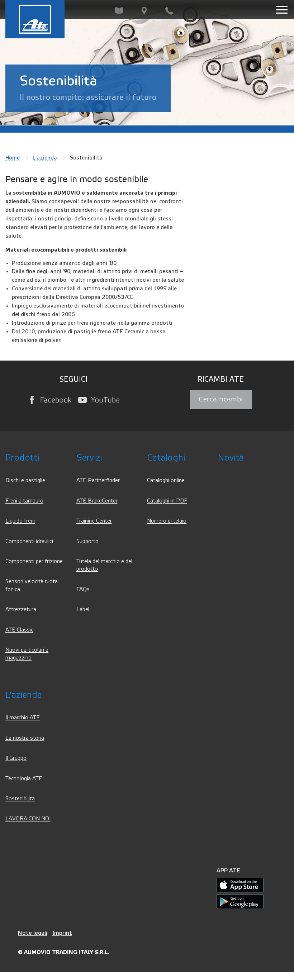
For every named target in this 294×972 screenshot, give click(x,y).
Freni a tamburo (24, 501)
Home (12, 158)
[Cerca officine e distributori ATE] (144, 10)
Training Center (94, 521)
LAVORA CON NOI (28, 819)
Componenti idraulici (29, 541)
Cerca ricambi (221, 399)
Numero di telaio (166, 521)
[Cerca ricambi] (119, 10)
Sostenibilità (20, 799)
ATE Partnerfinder (98, 480)
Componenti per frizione (34, 561)
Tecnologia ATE (23, 779)
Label (82, 609)
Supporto (87, 541)
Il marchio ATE (22, 718)
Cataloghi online (166, 480)
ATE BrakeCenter (97, 501)
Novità (231, 458)
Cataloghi (166, 458)
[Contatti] (169, 10)
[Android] (240, 902)
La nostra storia (24, 738)
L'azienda (45, 158)
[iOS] (240, 885)
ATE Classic (19, 630)
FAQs (83, 589)
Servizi (89, 458)
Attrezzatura (20, 609)
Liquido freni (20, 521)
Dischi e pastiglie (25, 480)
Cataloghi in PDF (167, 501)
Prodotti (22, 458)
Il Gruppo (16, 758)
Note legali (32, 933)
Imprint (62, 933)
